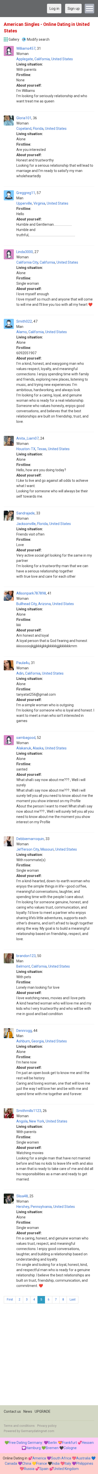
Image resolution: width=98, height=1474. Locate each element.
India (56, 1463)
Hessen (88, 1443)
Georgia (37, 1041)
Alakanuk (23, 748)
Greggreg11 (25, 193)
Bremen (52, 1448)
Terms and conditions (19, 1426)
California (42, 59)
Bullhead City (26, 604)
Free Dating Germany (25, 1443)
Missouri (47, 849)
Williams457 (25, 48)
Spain (43, 1469)
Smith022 (24, 321)
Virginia (39, 203)
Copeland (23, 129)
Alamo (21, 332)
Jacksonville (26, 524)
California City (27, 262)
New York (36, 1121)
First (10, 1299)
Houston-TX (25, 449)
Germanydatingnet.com (37, 1431)
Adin (20, 673)
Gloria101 (23, 118)
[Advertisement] (49, 1356)
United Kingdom (66, 1469)
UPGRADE (43, 1411)
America (39, 1458)
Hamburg (33, 1448)
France (41, 1463)
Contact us (12, 1411)
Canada (11, 1463)
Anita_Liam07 (27, 438)
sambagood (25, 738)
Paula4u (22, 663)
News (27, 1411)
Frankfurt (69, 1443)
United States (62, 59)
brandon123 (26, 956)
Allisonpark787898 (31, 593)
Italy (68, 1463)
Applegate (24, 59)
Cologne (70, 1448)
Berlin (52, 1443)
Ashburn (23, 1041)
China (26, 1463)
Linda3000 (24, 252)
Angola (22, 1121)
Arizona (44, 604)
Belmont (23, 966)
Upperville (24, 203)
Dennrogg (24, 1031)
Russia (29, 1469)
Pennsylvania (41, 1207)
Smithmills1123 (28, 1111)
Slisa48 (22, 1196)
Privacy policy (47, 1426)
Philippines (84, 1463)
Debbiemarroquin (30, 839)
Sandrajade (25, 513)
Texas (41, 449)
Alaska (38, 748)
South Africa (61, 1458)
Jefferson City (27, 849)
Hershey (22, 1207)
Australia (83, 1458)
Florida (38, 129)
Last (73, 1299)
